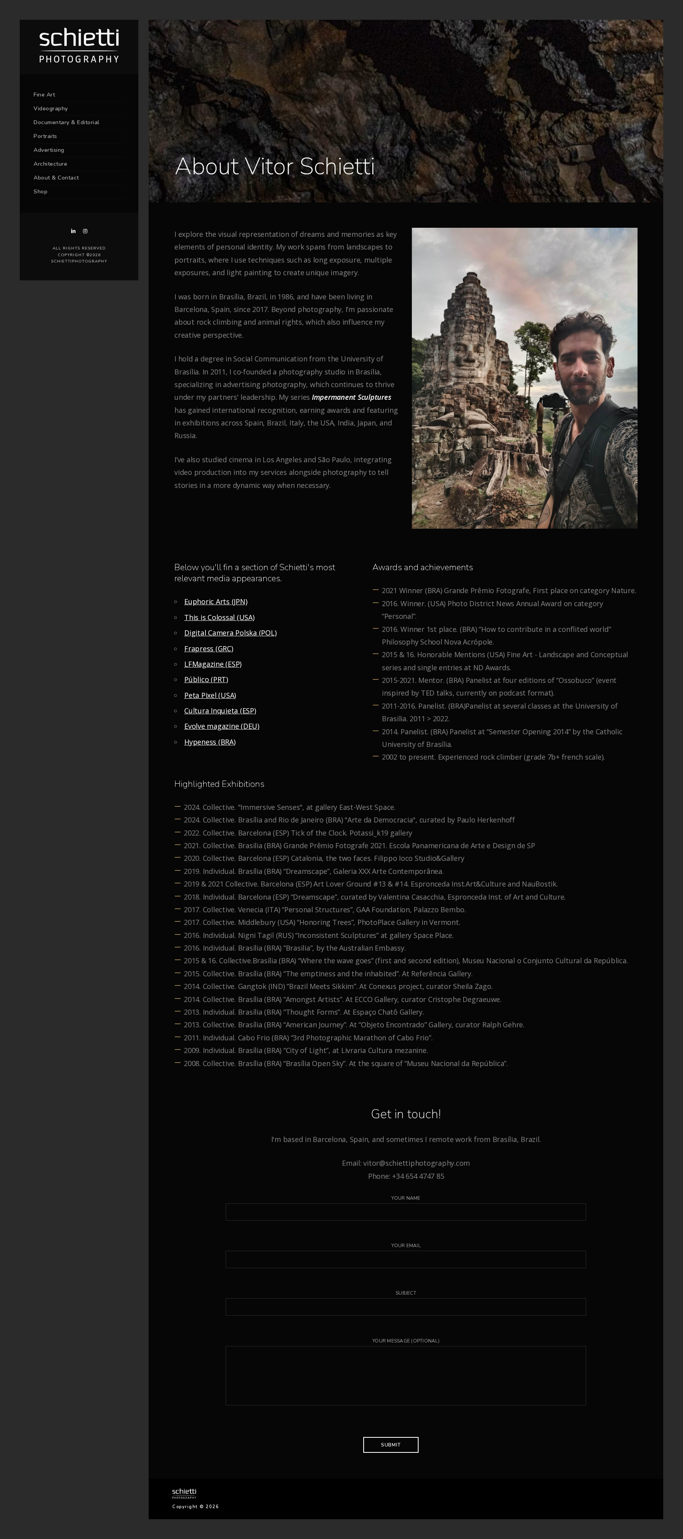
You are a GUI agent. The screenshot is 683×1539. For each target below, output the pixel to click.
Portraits (45, 136)
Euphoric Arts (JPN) (215, 601)
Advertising (49, 150)
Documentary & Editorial (67, 122)
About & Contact (56, 178)
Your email (406, 1245)
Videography (51, 108)
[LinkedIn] (73, 231)
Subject (406, 1293)
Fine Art (44, 94)
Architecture (50, 164)
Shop (40, 191)
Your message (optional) (406, 1341)
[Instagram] (85, 231)
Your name (405, 1198)
